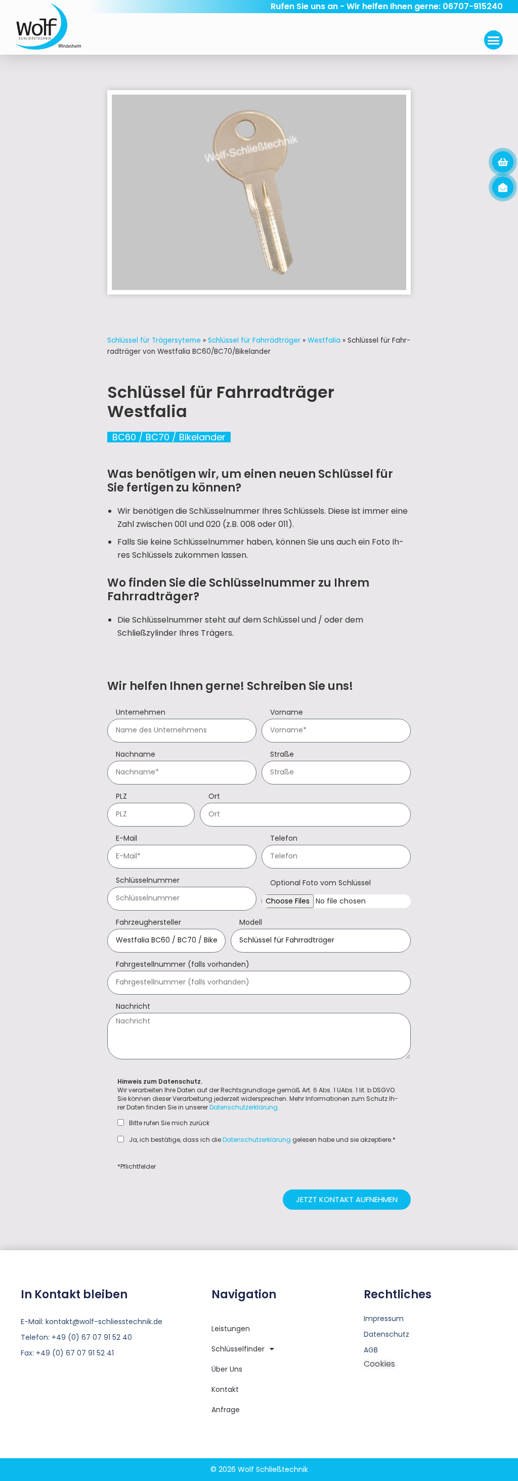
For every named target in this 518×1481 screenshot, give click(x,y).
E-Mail (126, 839)
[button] (493, 40)
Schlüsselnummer (148, 881)
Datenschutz (386, 1334)
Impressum (384, 1318)
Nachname (135, 755)
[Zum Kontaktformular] (502, 187)
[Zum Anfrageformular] (502, 162)
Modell (250, 923)
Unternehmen (140, 713)
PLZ (121, 797)
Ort (214, 797)
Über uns (226, 1369)
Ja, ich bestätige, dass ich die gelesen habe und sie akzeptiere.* (262, 1140)
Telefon (283, 839)
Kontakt (225, 1389)
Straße (282, 755)
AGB (371, 1350)
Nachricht (133, 1007)
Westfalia (324, 340)
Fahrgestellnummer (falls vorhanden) (182, 965)
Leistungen (230, 1329)
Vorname (286, 713)
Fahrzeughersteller (148, 923)
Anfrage (225, 1410)
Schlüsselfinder (238, 1349)
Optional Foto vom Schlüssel (320, 883)
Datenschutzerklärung (243, 1107)
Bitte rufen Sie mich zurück (169, 1123)
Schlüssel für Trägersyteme (154, 340)
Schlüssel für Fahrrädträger (254, 340)
